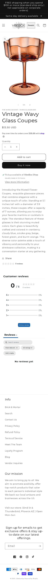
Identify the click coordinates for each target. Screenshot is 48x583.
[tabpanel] (24, 364)
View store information (17, 182)
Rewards (31, 25)
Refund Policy (12, 432)
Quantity (6, 141)
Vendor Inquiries (14, 463)
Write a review (24, 325)
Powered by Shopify (31, 578)
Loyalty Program (14, 451)
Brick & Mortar (13, 407)
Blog (7, 457)
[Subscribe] (40, 546)
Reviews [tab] (10, 334)
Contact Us (11, 419)
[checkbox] (9, 353)
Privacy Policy (12, 426)
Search (8, 413)
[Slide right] (29, 105)
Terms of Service (14, 438)
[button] (3, 25)
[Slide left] (18, 105)
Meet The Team (13, 444)
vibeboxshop (20, 578)
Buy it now (24, 165)
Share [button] (8, 258)
